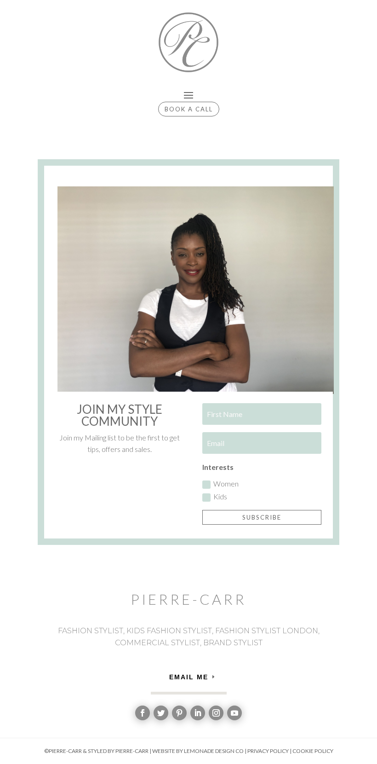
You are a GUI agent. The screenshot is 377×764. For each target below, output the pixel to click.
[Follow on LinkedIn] (197, 713)
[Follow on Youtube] (234, 713)
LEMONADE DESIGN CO (214, 750)
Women (226, 483)
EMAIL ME (188, 677)
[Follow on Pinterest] (179, 713)
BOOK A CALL (189, 109)
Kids (220, 496)
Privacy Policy (268, 750)
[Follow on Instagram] (216, 713)
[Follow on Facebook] (142, 713)
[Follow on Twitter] (161, 713)
